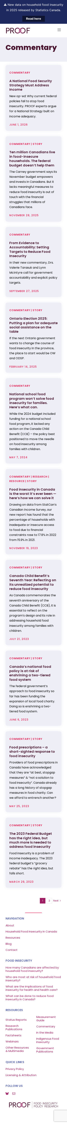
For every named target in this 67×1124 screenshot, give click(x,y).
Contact (11, 950)
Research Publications (14, 1027)
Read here (33, 18)
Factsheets (13, 1035)
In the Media (44, 1032)
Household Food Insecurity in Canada (31, 931)
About (10, 925)
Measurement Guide (46, 1018)
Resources (13, 938)
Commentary (45, 1026)
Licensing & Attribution (21, 1075)
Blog (9, 944)
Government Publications (45, 1049)
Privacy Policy (15, 1069)
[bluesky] (7, 1093)
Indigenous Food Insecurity (47, 1040)
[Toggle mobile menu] (59, 30)
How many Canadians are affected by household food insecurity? (32, 969)
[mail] (13, 1093)
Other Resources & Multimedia (17, 1049)
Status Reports (16, 1020)
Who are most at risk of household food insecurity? (33, 978)
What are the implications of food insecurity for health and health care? (32, 988)
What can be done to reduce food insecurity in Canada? (30, 997)
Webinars (12, 1041)
